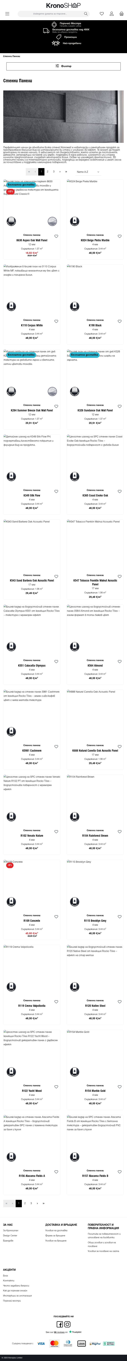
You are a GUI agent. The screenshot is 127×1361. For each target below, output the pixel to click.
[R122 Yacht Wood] (32, 1055)
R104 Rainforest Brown (95, 836)
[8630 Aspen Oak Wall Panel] (32, 205)
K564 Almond (95, 665)
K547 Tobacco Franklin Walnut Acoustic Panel (95, 582)
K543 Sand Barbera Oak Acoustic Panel (32, 580)
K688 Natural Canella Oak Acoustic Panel (95, 750)
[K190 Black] (95, 290)
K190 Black (95, 325)
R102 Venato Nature (32, 836)
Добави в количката (32, 256)
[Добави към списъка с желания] (56, 236)
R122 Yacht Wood (32, 1091)
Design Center (10, 1236)
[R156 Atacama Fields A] (32, 1140)
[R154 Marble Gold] (95, 1055)
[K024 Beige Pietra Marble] (95, 205)
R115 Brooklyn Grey (95, 921)
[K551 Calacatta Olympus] (32, 630)
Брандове (8, 1241)
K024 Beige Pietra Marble (95, 240)
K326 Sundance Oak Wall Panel (95, 410)
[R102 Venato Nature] (32, 800)
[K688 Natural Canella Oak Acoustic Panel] (95, 715)
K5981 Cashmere (32, 750)
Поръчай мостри (12, 1301)
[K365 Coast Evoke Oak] (95, 460)
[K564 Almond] (95, 630)
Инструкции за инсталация (17, 1296)
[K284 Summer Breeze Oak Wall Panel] (32, 375)
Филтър (65, 66)
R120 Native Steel (95, 1006)
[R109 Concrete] (32, 885)
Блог (5, 1276)
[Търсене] (86, 14)
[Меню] (7, 14)
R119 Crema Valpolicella (31, 1006)
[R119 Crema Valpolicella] (32, 970)
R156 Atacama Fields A (32, 1176)
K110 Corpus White (32, 325)
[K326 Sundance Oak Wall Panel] (95, 375)
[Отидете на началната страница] (63, 5)
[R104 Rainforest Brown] (95, 800)
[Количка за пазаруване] (120, 14)
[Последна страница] (66, 171)
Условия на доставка (56, 1231)
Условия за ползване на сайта (103, 1251)
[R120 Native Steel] (95, 970)
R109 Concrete (32, 921)
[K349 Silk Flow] (32, 460)
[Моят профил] (111, 14)
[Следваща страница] (60, 171)
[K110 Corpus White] (32, 290)
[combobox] (50, 14)
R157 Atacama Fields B (95, 1176)
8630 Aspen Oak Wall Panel (31, 240)
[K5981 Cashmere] (32, 715)
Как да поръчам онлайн (15, 1291)
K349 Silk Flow (32, 495)
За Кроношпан (10, 1231)
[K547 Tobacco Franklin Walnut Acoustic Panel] (95, 545)
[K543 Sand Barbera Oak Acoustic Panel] (32, 545)
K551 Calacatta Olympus (32, 665)
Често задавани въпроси (16, 1286)
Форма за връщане (55, 1236)
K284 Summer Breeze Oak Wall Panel (32, 410)
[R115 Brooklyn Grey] (95, 885)
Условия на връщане (55, 1241)
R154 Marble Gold (95, 1091)
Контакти (8, 1281)
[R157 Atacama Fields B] (95, 1140)
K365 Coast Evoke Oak (95, 495)
